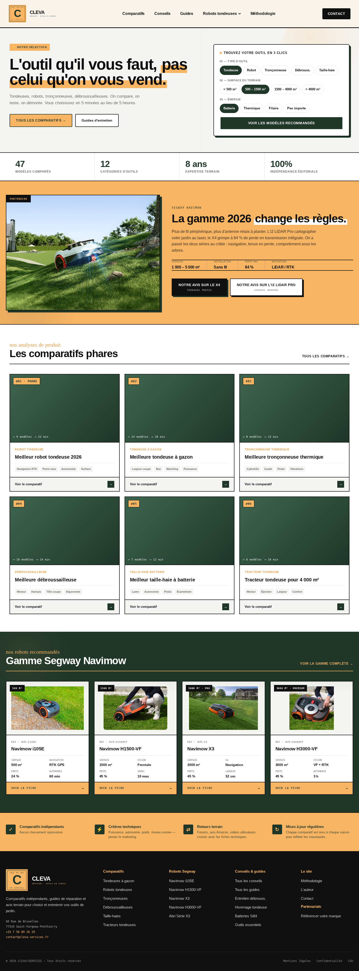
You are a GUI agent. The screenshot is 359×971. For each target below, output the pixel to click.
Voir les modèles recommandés (281, 123)
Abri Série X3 (179, 916)
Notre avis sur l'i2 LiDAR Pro (266, 287)
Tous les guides (247, 890)
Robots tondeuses (220, 13)
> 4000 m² (313, 89)
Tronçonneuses (115, 898)
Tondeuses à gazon (118, 881)
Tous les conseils (248, 881)
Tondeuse (230, 70)
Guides (186, 13)
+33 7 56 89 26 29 (20, 932)
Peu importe (296, 108)
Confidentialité (329, 961)
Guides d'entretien (97, 120)
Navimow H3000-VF (185, 907)
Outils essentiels (248, 925)
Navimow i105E (181, 881)
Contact (336, 14)
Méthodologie (263, 13)
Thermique (252, 108)
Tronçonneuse (275, 70)
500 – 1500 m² (255, 89)
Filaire (273, 108)
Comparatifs (133, 13)
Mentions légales (297, 961)
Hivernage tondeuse (251, 907)
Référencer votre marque (321, 916)
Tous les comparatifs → (41, 120)
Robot (251, 70)
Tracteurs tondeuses (119, 925)
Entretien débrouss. (250, 898)
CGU (350, 961)
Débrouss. (302, 70)
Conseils (162, 13)
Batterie (229, 108)
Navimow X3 (179, 898)
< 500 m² (229, 89)
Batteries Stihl (246, 916)
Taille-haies (112, 916)
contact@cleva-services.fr (27, 937)
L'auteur (307, 890)
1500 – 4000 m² (286, 89)
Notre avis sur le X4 (199, 287)
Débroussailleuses (118, 907)
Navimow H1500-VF (185, 890)
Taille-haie (327, 70)
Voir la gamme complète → (326, 663)
